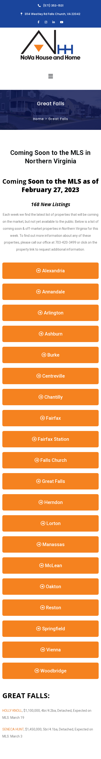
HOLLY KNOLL (12, 710)
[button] (50, 76)
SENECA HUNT (13, 729)
